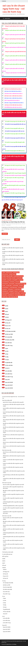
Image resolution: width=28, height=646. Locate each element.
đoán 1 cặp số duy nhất (13, 296)
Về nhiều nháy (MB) (9, 339)
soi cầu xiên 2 (10, 289)
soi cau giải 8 (14, 279)
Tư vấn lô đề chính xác (7, 554)
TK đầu (6, 356)
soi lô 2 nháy (17, 293)
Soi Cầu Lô (21, 285)
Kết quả (7, 314)
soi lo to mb (21, 291)
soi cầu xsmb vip (18, 289)
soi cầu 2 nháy (9, 285)
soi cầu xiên (4, 289)
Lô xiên (6, 351)
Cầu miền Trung (8, 345)
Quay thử (7, 379)
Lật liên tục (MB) (9, 334)
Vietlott (7, 317)
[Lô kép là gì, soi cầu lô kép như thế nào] (14, 211)
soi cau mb (21, 279)
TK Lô (3, 596)
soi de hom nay (5, 291)
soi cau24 (4, 279)
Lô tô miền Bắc (8, 371)
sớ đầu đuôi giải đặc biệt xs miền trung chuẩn (13, 505)
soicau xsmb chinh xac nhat (20, 283)
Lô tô (3, 616)
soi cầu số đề (20, 287)
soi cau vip (17, 281)
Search (17, 239)
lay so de (4, 277)
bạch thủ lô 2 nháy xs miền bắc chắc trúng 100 (13, 402)
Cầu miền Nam (8, 342)
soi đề (23, 294)
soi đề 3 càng (4, 296)
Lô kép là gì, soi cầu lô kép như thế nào (13, 222)
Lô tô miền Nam (8, 373)
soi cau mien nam (5, 281)
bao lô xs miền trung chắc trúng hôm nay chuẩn (13, 484)
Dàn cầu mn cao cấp (6, 515)
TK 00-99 (7, 368)
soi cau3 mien (19, 277)
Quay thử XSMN (9, 388)
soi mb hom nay (11, 294)
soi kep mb (11, 291)
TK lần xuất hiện (9, 365)
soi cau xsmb (11, 283)
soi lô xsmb (4, 294)
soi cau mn (12, 281)
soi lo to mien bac (5, 293)
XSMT (6, 311)
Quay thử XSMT (9, 385)
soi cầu (3, 285)
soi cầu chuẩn (15, 285)
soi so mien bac (18, 294)
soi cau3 (13, 277)
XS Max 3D (7, 328)
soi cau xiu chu (5, 283)
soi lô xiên (23, 293)
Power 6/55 (8, 325)
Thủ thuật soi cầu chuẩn (7, 220)
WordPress (9, 644)
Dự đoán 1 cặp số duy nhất (7, 276)
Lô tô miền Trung (9, 376)
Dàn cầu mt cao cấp (6, 482)
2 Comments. (8, 225)
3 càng (3, 272)
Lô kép (6, 354)
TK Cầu (4, 580)
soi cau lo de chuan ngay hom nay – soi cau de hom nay (14, 8)
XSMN (6, 308)
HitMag (14, 644)
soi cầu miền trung (13, 287)
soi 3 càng (9, 277)
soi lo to (16, 291)
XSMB (6, 305)
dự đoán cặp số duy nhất (18, 276)
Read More (4, 233)
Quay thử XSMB (9, 382)
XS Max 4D (7, 322)
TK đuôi (7, 359)
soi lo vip (12, 293)
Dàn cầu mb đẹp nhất (7, 400)
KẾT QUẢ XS (5, 556)
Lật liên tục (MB (6, 585)
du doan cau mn (16, 272)
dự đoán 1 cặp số (12, 274)
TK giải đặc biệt (8, 362)
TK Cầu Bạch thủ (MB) (10, 331)
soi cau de (9, 279)
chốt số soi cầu (9, 272)
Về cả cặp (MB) (8, 337)
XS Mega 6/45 (8, 320)
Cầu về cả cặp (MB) (7, 587)
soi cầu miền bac (5, 287)
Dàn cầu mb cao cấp (6, 450)
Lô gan (6, 348)
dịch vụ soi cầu (5, 274)
